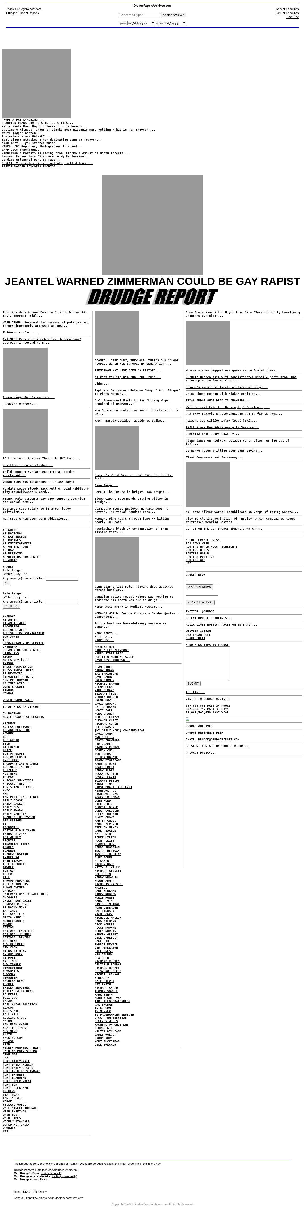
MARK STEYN (104, 994)
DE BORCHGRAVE (106, 757)
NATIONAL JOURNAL (17, 934)
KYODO (7, 656)
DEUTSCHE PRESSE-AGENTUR (23, 633)
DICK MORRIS (104, 924)
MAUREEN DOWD (105, 763)
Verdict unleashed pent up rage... (31, 159)
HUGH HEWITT (104, 840)
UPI (188, 563)
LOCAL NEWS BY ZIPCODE (21, 706)
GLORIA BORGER (106, 697)
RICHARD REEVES (107, 961)
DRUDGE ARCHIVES (199, 726)
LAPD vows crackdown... (21, 149)
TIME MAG (10, 1054)
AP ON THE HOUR (15, 546)
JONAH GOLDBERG (107, 810)
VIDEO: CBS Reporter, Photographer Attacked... (42, 146)
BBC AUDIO (11, 740)
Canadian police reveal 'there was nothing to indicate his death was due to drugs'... (134, 598)
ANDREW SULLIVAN (108, 998)
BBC (5, 737)
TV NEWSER (103, 1011)
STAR (6, 1044)
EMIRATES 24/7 (14, 833)
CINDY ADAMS (104, 670)
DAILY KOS (11, 807)
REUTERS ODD (195, 560)
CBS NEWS (10, 773)
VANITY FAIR (13, 1098)
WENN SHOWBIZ (13, 686)
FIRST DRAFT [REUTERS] (113, 787)
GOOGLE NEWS (195, 574)
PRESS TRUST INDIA (18, 670)
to (157, 23)
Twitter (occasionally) (64, 1176)
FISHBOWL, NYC (106, 794)
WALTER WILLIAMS (108, 1031)
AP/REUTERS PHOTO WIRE (21, 556)
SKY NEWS (10, 1031)
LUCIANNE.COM (13, 914)
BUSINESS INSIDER (17, 767)
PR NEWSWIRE (13, 673)
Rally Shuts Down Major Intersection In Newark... (45, 126)
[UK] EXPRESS (13, 1074)
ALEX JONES (104, 857)
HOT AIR (9, 870)
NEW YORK (10, 947)
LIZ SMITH (103, 984)
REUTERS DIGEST (198, 550)
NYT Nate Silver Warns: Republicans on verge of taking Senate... (242, 512)
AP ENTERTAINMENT (17, 543)
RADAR (7, 1001)
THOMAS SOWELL (106, 991)
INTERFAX (10, 646)
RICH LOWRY (104, 914)
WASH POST (11, 1114)
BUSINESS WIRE (14, 630)
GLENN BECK (104, 687)
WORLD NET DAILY (16, 1124)
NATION (8, 927)
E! (4, 823)
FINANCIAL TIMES (16, 844)
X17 (5, 1131)
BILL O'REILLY (106, 937)
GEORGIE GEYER (106, 807)
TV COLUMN (103, 1008)
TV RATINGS (12, 713)
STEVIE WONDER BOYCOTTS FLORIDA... (31, 166)
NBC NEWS (10, 940)
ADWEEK (8, 733)
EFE (5, 640)
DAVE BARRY (104, 677)
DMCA (27, 1191)
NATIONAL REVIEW (16, 937)
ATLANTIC (10, 619)
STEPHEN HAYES (106, 827)
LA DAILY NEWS (14, 907)
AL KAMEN (102, 860)
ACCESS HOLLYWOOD (17, 726)
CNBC (6, 790)
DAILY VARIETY (14, 813)
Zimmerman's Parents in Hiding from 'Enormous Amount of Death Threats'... (66, 153)
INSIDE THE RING (108, 854)
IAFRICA (9, 890)
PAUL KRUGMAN (105, 891)
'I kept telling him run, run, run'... (128, 377)
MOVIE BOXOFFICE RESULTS (23, 716)
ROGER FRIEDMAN (107, 797)
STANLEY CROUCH (107, 747)
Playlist (44, 1179)
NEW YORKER (12, 964)
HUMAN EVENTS (13, 887)
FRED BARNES (104, 680)
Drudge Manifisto (51, 1173)
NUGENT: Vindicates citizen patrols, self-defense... (47, 163)
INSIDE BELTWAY (107, 850)
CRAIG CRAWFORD (107, 740)
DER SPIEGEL (13, 820)
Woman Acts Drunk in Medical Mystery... (129, 606)
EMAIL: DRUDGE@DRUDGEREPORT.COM (212, 739)
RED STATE (11, 1011)
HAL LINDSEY (104, 911)
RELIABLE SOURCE (108, 964)
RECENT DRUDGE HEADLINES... (209, 618)
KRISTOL (101, 887)
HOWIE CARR (104, 710)
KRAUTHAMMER (104, 881)
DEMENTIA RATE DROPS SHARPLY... (212, 434)
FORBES (8, 847)
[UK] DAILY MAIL (16, 1061)
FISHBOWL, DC (105, 790)
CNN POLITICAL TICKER (21, 797)
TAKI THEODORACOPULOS (112, 1001)
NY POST (9, 957)
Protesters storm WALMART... (26, 136)
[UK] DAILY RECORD (18, 1068)
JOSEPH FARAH (105, 777)
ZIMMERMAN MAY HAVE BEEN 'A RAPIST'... (128, 370)
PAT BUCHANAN (105, 707)
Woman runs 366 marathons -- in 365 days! (38, 481)
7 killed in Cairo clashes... (28, 465)
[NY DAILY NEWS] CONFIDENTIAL (120, 730)
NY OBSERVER (13, 954)
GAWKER (8, 867)
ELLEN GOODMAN (106, 814)
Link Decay (40, 1191)
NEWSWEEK (10, 977)
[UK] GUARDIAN (14, 1078)
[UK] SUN (10, 1084)
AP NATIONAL (13, 533)
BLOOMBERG (11, 626)
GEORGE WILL (104, 1028)
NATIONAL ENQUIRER (18, 930)
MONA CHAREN (104, 713)
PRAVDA (8, 663)
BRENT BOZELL (105, 700)
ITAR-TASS (11, 653)
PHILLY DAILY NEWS (18, 991)
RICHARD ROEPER (107, 967)
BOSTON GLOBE (13, 753)
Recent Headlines (287, 9)
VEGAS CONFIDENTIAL (111, 1018)
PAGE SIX (102, 941)
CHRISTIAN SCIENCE (18, 787)
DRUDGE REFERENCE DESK (204, 732)
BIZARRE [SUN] (106, 693)
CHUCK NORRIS (105, 931)
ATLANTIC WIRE (14, 623)
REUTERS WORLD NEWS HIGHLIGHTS (212, 546)
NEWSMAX (9, 974)
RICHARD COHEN (106, 723)
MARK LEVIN (104, 901)
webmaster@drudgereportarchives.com (59, 1198)
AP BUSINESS (13, 540)
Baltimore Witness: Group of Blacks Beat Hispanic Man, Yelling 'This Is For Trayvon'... (78, 129)
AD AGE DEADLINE (16, 730)
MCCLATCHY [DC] (15, 660)
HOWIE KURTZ (104, 897)
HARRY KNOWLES (106, 877)
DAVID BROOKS (105, 703)
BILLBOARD (11, 747)
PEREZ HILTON (105, 837)
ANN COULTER (104, 737)
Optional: (123, 23)
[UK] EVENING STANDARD (21, 1071)
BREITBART (11, 760)
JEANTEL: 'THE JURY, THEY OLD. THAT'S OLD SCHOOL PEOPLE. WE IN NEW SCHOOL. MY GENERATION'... (137, 362)
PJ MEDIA (10, 994)
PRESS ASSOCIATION (18, 666)
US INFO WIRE (13, 683)
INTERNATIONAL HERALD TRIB (25, 894)
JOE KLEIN (103, 874)
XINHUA (8, 690)
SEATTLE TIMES (14, 1027)
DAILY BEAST (13, 800)
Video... (102, 383)
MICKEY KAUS (104, 864)
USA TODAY (11, 1094)
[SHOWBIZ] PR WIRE (18, 676)
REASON (8, 1007)
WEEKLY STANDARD (16, 1121)
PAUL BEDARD (104, 690)
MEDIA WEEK (12, 917)
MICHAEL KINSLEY (108, 870)
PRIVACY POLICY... (201, 752)
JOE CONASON (104, 727)
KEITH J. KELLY (107, 867)
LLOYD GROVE (104, 817)
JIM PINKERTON (106, 947)
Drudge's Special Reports (22, 13)
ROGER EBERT (104, 767)
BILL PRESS (104, 951)
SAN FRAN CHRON (15, 1024)
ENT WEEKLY (12, 837)
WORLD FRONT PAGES (18, 700)
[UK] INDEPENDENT (17, 1081)
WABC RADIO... (106, 633)
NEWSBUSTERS (13, 967)
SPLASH (8, 1041)
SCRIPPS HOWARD (15, 680)
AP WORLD (10, 530)
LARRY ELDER (104, 770)
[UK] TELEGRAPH (15, 1088)
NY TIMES (10, 961)
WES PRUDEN (104, 954)
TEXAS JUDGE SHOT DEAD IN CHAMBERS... (218, 400)
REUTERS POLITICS (200, 556)
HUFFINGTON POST (16, 884)
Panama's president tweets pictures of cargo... (227, 387)
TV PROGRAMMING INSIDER (114, 1014)
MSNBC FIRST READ (109, 653)
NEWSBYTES (11, 971)
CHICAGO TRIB (13, 783)
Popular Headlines (287, 13)
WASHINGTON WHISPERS (112, 1024)
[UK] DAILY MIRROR (18, 1064)
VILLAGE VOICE (14, 1104)
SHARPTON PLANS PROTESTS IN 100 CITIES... (37, 123)
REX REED (102, 957)
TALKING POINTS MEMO (20, 1051)
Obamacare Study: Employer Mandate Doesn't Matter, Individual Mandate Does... (131, 510)
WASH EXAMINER (14, 1111)
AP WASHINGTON (14, 536)
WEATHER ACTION (198, 631)
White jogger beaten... (21, 133)
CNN (5, 793)
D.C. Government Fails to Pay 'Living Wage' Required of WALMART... (132, 402)
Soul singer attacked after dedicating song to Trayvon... (52, 139)
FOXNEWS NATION (15, 854)
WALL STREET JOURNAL (20, 1108)
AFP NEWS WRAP (197, 543)
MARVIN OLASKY (106, 934)
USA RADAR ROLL (198, 634)
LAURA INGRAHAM (107, 847)
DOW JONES (11, 636)
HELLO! (8, 874)
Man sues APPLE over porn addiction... (36, 518)
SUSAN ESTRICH (106, 774)
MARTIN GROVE (105, 820)
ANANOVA (9, 616)
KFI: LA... (104, 636)
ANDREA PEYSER (106, 944)
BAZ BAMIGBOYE (106, 673)
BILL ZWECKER (105, 1044)
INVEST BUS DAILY (17, 900)
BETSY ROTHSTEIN (108, 971)
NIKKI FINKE (104, 784)
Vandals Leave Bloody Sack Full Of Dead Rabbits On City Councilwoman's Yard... (46, 490)
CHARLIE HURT (105, 844)
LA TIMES (10, 910)
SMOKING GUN (13, 1037)
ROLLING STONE (14, 1017)
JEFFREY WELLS (106, 1021)
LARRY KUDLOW (105, 894)
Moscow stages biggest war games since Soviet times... (233, 370)
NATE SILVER (104, 981)
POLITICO (10, 997)
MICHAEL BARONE (107, 683)
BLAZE (7, 750)
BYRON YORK (104, 1038)
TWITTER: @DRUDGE (200, 611)
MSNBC (7, 924)
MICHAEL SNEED (106, 988)
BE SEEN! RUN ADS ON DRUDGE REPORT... (218, 746)
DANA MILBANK (105, 921)
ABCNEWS (9, 723)
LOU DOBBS (103, 753)
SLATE (7, 1034)
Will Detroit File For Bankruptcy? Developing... (228, 407)
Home (17, 1191)
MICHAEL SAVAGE (107, 974)
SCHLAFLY (102, 977)
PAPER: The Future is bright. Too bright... (132, 492)
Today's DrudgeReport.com (23, 9)
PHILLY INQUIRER (16, 987)
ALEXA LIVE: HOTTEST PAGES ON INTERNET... (221, 624)
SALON (7, 1021)
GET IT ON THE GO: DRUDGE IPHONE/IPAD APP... (224, 528)
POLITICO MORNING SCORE (114, 656)
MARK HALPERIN (106, 824)
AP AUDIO (10, 560)
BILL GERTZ (104, 804)
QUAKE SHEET (195, 638)
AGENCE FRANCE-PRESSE (203, 540)
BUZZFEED (10, 770)
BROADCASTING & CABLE (21, 763)
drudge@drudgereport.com (60, 1170)
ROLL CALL (11, 1014)
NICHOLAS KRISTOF (109, 884)
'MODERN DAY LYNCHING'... (23, 119)
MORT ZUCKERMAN (107, 1041)
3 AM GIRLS (104, 667)
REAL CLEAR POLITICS (20, 1004)
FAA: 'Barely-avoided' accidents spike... (130, 420)
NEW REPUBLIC (13, 944)
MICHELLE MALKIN (108, 917)
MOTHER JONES (13, 920)
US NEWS (9, 1091)
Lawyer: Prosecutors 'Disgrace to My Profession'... (46, 156)
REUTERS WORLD (197, 553)
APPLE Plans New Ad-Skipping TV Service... (222, 427)
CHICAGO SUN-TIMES (18, 780)
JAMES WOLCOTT (106, 1034)
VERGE (7, 1101)
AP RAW (8, 550)
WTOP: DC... (104, 640)
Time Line (292, 17)
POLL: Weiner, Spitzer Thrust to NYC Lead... (41, 458)
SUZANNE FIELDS (107, 780)
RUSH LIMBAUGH (106, 907)
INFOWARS (10, 897)
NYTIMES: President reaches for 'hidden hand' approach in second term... (42, 340)
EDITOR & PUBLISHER (19, 830)
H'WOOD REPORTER (16, 880)
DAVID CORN (104, 733)
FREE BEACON (13, 860)
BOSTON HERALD (14, 757)
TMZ (5, 1057)
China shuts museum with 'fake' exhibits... (223, 393)
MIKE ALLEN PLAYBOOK (112, 650)
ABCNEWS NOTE (105, 646)
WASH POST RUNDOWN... (112, 660)
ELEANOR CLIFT (106, 720)
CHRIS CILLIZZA (107, 717)
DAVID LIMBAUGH (107, 904)
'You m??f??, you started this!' (29, 143)
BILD (6, 743)
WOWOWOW (9, 1128)
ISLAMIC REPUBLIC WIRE (21, 650)
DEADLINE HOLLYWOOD (19, 817)
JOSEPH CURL (104, 750)
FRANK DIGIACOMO (108, 760)
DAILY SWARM (13, 810)
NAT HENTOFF (104, 834)
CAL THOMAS (104, 1004)
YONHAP (8, 693)
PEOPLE (8, 984)
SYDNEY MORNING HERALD (21, 1047)
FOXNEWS (9, 850)
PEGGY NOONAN (105, 927)
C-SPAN (8, 777)
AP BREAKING (13, 553)
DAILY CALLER (13, 803)
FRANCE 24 (11, 857)
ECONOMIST (11, 827)
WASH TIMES (12, 1118)
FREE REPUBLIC (14, 864)
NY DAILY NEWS (14, 951)
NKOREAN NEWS (13, 981)
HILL (6, 877)
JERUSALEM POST (15, 904)
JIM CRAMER (104, 743)
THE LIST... (195, 692)
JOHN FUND (103, 800)
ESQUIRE (9, 840)
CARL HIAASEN (105, 830)
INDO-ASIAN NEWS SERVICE (23, 643)
